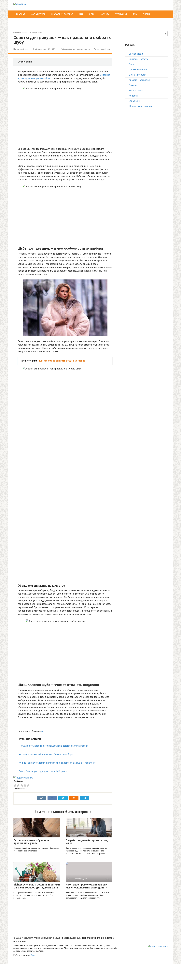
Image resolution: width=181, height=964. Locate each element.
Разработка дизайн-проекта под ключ (87, 842)
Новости (104, 14)
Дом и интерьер (137, 74)
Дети (91, 14)
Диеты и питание (138, 69)
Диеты (146, 14)
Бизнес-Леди (136, 53)
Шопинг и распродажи (32, 32)
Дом (134, 14)
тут (42, 731)
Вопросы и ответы (138, 59)
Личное (133, 85)
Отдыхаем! (121, 14)
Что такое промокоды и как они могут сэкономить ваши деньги (86, 886)
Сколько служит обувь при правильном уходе (31, 842)
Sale (81, 14)
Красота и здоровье (62, 14)
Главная (20, 14)
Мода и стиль (38, 14)
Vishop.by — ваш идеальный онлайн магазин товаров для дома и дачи (36, 886)
